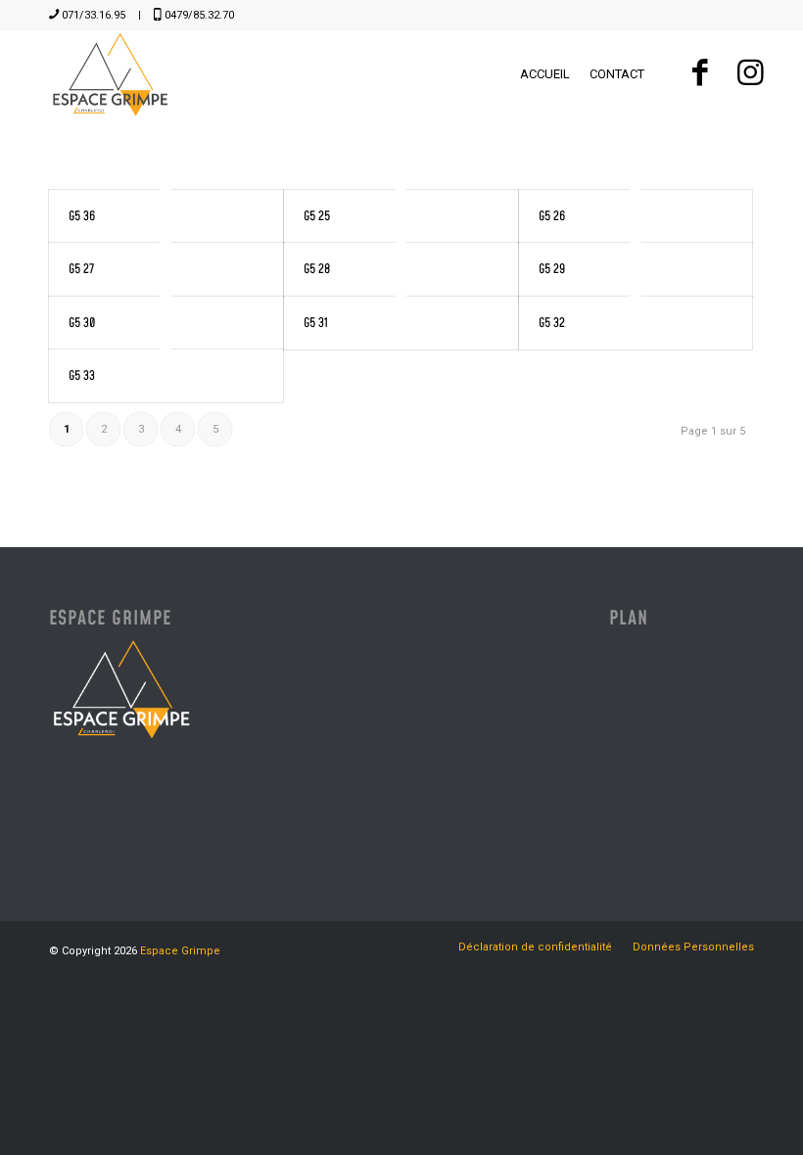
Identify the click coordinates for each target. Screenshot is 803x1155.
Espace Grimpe (180, 951)
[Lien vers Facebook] (700, 74)
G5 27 (81, 269)
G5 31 (316, 323)
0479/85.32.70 (199, 15)
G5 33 (82, 376)
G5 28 (317, 269)
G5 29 (552, 269)
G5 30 (82, 323)
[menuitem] (545, 74)
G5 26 (552, 216)
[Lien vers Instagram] (750, 74)
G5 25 (317, 216)
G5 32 (552, 323)
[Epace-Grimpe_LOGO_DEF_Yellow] (110, 74)
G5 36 (82, 216)
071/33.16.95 (93, 15)
